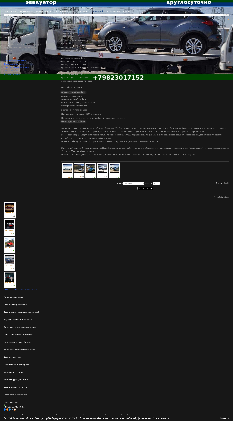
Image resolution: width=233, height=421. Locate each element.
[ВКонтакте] (5, 409)
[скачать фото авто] (102, 168)
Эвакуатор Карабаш (61, 11)
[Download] (71, 177)
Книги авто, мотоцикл (113, 11)
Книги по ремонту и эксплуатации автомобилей (21, 312)
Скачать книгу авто (11, 402)
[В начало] (139, 188)
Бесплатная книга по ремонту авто (16, 364)
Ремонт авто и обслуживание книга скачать (19, 349)
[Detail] (69, 177)
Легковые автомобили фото (14, 64)
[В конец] (151, 188)
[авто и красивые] (9, 242)
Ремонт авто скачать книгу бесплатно (17, 342)
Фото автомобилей (96, 11)
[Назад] (143, 188)
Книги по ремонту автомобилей (15, 304)
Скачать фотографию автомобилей (16, 67)
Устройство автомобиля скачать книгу (18, 319)
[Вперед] (147, 188)
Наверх (224, 418)
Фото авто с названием (12, 74)
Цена (72, 11)
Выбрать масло (82, 11)
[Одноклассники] (7, 409)
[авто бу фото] (9, 259)
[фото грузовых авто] (79, 168)
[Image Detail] (12, 215)
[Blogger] (15, 409)
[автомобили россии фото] (90, 168)
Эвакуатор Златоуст (26, 11)
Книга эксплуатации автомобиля (15, 387)
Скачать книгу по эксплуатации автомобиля (20, 327)
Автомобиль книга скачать (13, 372)
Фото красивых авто (11, 71)
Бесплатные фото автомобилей (15, 60)
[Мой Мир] (10, 409)
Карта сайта (127, 11)
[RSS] (228, 19)
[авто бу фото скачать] (9, 224)
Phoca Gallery (225, 197)
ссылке (157, 414)
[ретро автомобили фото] (114, 168)
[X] (12, 409)
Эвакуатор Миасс (11, 11)
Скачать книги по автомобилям (15, 394)
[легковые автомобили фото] (67, 168)
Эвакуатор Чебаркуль (43, 11)
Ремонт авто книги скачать (13, 297)
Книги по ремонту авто (12, 357)
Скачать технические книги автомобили (18, 334)
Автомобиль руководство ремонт (16, 379)
